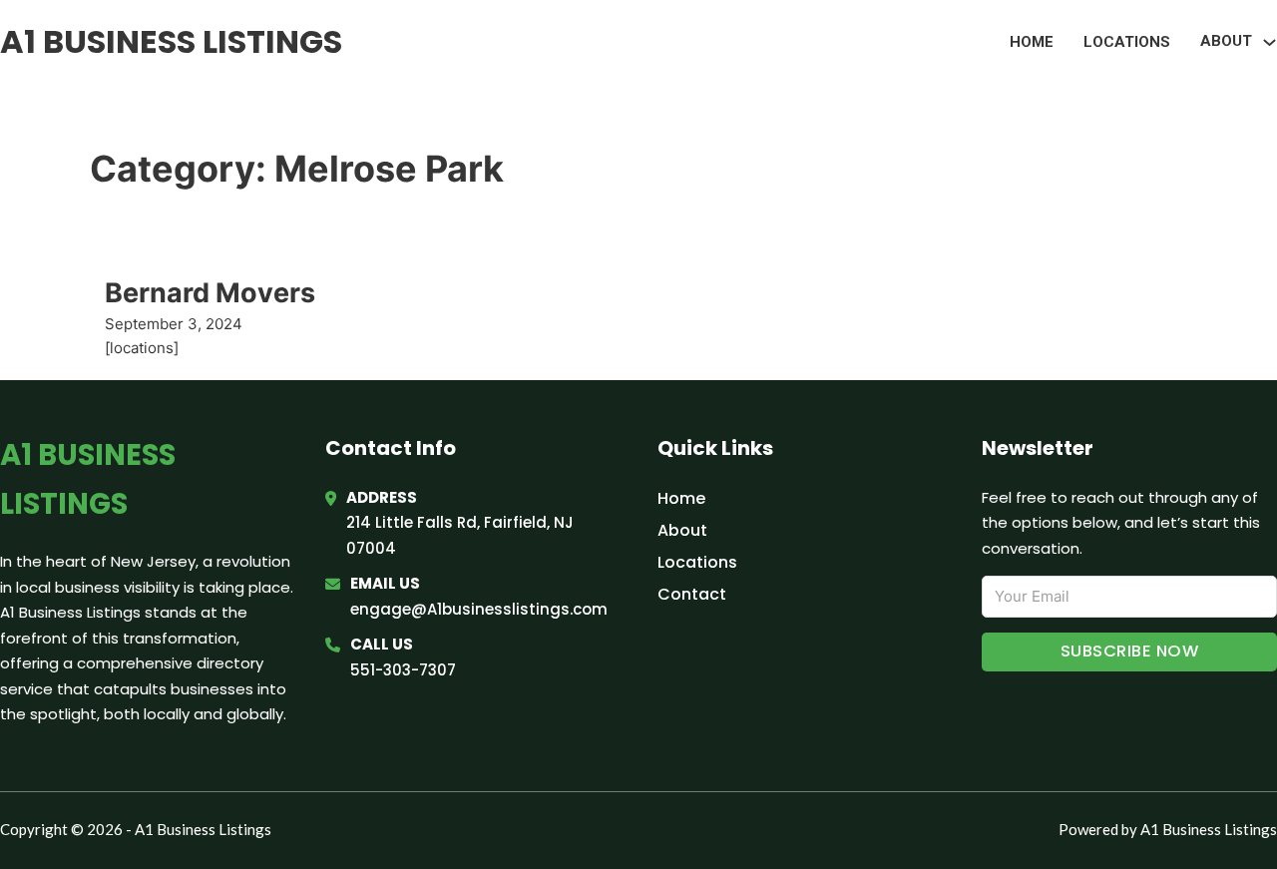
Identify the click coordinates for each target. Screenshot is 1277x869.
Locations (1126, 42)
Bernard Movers (210, 292)
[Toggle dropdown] (1269, 42)
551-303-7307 (403, 669)
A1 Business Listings (171, 41)
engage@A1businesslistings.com (479, 609)
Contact (691, 594)
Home (1032, 42)
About (682, 530)
